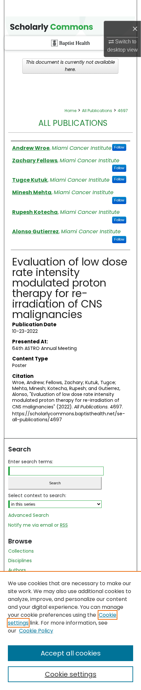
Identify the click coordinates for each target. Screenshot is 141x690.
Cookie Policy (36, 630)
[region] (70, 630)
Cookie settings (70, 674)
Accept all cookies (71, 653)
